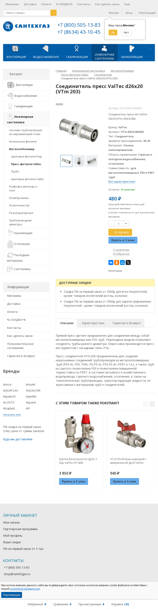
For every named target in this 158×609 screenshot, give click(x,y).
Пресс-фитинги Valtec (26, 164)
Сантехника (22, 269)
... (150, 48)
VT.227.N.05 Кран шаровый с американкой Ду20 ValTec (128, 461)
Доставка (30, 4)
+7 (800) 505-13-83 (78, 24)
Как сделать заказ (107, 4)
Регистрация (147, 13)
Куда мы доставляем (17, 439)
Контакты (83, 4)
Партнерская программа (20, 529)
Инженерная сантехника (20, 119)
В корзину (122, 232)
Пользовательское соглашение (20, 346)
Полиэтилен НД (19, 205)
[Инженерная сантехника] (104, 48)
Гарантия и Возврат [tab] (127, 323)
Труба (15, 171)
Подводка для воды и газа (23, 188)
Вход (129, 13)
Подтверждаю (11, 594)
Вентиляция (16, 57)
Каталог (15, 74)
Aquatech (9, 396)
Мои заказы (11, 522)
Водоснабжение (46, 57)
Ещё (127, 4)
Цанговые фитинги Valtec (27, 179)
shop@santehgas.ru (17, 574)
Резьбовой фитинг (21, 213)
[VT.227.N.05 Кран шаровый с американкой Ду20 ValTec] (130, 434)
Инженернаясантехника (104, 56)
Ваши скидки (12, 542)
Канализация (132, 57)
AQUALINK (33, 390)
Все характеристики (121, 181)
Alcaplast (9, 408)
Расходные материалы (18, 257)
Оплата (46, 4)
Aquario (31, 402)
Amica (7, 384)
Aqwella (31, 396)
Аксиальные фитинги (23, 141)
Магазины (12, 4)
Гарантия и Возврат (21, 356)
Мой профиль (12, 535)
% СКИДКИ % (64, 4)
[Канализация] (132, 48)
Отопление (22, 244)
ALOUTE (8, 402)
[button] (145, 404)
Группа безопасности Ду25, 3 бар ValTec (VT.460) (78, 461)
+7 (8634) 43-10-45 (78, 31)
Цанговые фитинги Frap (26, 156)
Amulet (30, 384)
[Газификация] (77, 48)
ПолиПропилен (19, 198)
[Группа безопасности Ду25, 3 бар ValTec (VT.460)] (79, 434)
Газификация (77, 57)
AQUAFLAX (10, 390)
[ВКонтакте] (110, 262)
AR (28, 408)
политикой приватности (25, 589)
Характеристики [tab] (93, 323)
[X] (128, 262)
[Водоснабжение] (46, 48)
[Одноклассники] (116, 262)
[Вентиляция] (16, 48)
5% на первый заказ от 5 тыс (23, 549)
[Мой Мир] (122, 262)
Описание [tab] (67, 323)
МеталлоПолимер (21, 149)
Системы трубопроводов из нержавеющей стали (25, 132)
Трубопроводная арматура (20, 222)
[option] (66, 161)
